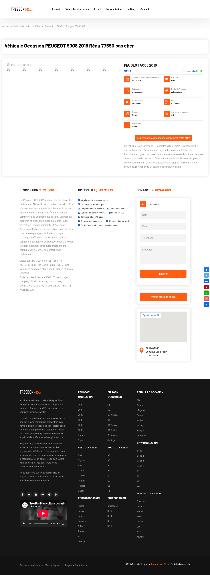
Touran (81, 480)
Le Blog (131, 9)
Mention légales (52, 565)
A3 (108, 460)
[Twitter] (206, 275)
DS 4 (109, 516)
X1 (138, 471)
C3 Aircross (113, 415)
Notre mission (114, 9)
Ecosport (82, 521)
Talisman (141, 435)
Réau (37, 26)
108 (80, 405)
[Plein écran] (63, 523)
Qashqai (141, 501)
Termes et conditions (30, 565)
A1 (108, 455)
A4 (108, 465)
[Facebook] (206, 269)
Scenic (140, 415)
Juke (139, 506)
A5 (108, 470)
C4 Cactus (112, 430)
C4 (108, 420)
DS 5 (109, 521)
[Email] (206, 281)
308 (80, 420)
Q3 (108, 480)
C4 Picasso (112, 425)
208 (80, 410)
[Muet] (58, 523)
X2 (138, 476)
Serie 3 (140, 461)
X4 (138, 486)
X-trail (140, 511)
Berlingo (111, 440)
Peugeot (49, 26)
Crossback (112, 506)
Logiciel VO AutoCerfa (76, 565)
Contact (144, 9)
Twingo (140, 425)
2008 (80, 415)
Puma (81, 531)
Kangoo (140, 430)
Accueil (56, 9)
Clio (139, 400)
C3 (108, 410)
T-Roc (81, 470)
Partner (81, 435)
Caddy (81, 491)
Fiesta (81, 506)
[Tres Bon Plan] (22, 9)
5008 (59, 26)
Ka (79, 536)
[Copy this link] (206, 304)
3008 (80, 425)
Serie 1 (140, 451)
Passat (81, 486)
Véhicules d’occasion (77, 9)
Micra (139, 516)
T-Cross (81, 475)
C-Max (81, 526)
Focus (81, 511)
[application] (43, 513)
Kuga (80, 516)
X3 (138, 481)
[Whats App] (206, 292)
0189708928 (153, 204)
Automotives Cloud (160, 564)
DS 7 (109, 526)
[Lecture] (23, 523)
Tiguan (81, 460)
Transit (81, 541)
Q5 (108, 486)
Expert (81, 440)
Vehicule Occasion (22, 26)
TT (108, 491)
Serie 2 (140, 456)
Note (139, 532)
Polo (80, 465)
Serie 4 (140, 466)
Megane (141, 410)
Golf (80, 455)
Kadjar (140, 420)
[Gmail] (206, 298)
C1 (108, 405)
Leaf (139, 526)
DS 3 (109, 511)
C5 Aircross (113, 435)
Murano (141, 537)
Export (97, 9)
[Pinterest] (206, 287)
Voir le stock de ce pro (163, 296)
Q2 (108, 475)
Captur (140, 405)
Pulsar (140, 521)
